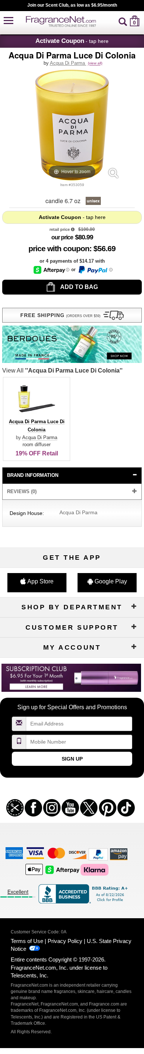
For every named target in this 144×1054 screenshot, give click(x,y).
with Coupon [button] (58, 248)
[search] (123, 21)
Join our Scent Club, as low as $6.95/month (72, 5)
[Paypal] (98, 854)
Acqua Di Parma (68, 63)
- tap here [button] (72, 40)
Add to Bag (78, 287)
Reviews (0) (22, 491)
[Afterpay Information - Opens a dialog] (51, 270)
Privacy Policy (65, 941)
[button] (8, 21)
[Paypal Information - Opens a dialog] (95, 270)
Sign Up (72, 759)
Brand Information (32, 475)
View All (62, 370)
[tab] (72, 475)
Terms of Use (27, 941)
